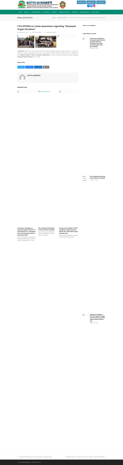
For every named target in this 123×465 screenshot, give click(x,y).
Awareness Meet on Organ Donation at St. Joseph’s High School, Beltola (85, 457)
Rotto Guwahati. (26, 462)
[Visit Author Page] (22, 77)
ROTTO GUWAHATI (37, 32)
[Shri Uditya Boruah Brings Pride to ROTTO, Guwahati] (47, 158)
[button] (21, 67)
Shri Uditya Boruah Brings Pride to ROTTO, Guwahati (46, 229)
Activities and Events (51, 32)
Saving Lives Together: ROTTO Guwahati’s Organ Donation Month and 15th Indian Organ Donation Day (68, 230)
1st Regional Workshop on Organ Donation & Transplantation (34, 457)
